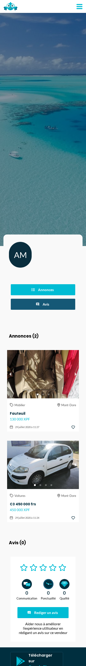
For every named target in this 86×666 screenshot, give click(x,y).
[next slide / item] (75, 374)
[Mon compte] (79, 6)
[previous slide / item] (10, 374)
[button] (38, 394)
